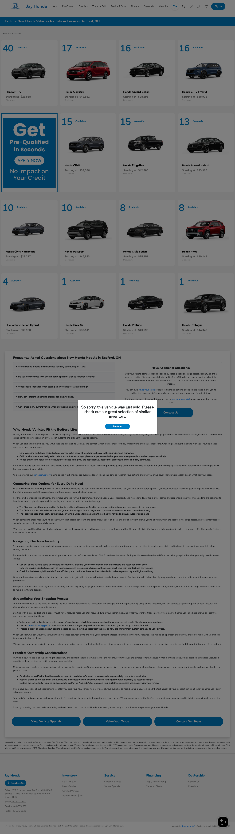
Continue (117, 426)
